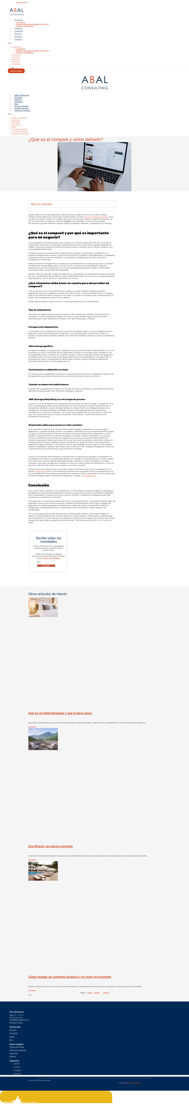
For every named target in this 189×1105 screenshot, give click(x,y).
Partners (17, 34)
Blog (16, 104)
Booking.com (41, 471)
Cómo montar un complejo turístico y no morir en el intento (69, 976)
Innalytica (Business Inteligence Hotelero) (32, 24)
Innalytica (18, 28)
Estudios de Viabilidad (25, 26)
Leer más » (32, 727)
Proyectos (18, 31)
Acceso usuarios (21, 2)
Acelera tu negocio (22, 110)
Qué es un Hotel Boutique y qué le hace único (60, 713)
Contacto (18, 39)
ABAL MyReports (21, 95)
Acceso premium (21, 108)
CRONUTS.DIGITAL (135, 1083)
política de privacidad (51, 558)
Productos (18, 20)
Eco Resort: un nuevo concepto (50, 846)
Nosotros (18, 36)
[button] (68, 43)
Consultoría (20, 22)
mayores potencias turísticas (95, 217)
